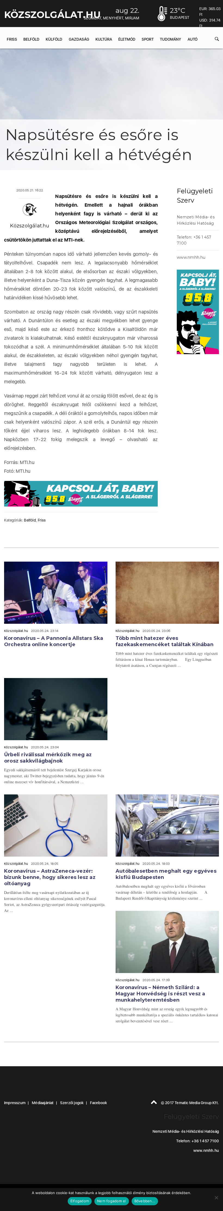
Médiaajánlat (43, 1103)
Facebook (98, 1103)
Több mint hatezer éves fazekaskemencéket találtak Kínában (164, 641)
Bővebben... (145, 1201)
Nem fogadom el (111, 1201)
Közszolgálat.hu (29, 226)
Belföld (31, 39)
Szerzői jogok (72, 1103)
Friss (12, 39)
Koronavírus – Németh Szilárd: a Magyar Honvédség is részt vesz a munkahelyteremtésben (160, 993)
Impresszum (15, 1103)
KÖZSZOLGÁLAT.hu (52, 14)
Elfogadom (79, 1201)
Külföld (54, 39)
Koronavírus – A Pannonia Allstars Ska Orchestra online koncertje (53, 641)
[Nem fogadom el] (216, 1197)
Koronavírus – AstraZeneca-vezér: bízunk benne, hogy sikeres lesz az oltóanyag (49, 877)
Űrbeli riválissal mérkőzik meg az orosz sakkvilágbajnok (48, 758)
